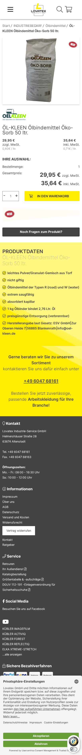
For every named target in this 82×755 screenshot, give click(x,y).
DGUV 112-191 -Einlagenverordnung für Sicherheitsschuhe (28, 587)
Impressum (10, 496)
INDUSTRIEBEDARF (28, 26)
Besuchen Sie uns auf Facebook (23, 608)
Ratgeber (8, 544)
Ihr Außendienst (13, 569)
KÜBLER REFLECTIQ (15, 644)
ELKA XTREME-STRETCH (19, 649)
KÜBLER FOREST (13, 639)
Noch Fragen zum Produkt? (41, 232)
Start (6, 26)
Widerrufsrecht (12, 522)
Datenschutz (10, 512)
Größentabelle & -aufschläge (21, 579)
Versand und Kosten (15, 517)
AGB (5, 507)
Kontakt (7, 539)
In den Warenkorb (53, 196)
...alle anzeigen (12, 654)
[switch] (73, 749)
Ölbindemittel (56, 26)
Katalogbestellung (14, 574)
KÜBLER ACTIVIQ (14, 634)
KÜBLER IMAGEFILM (16, 628)
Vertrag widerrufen (18, 530)
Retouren (8, 564)
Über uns (8, 501)
